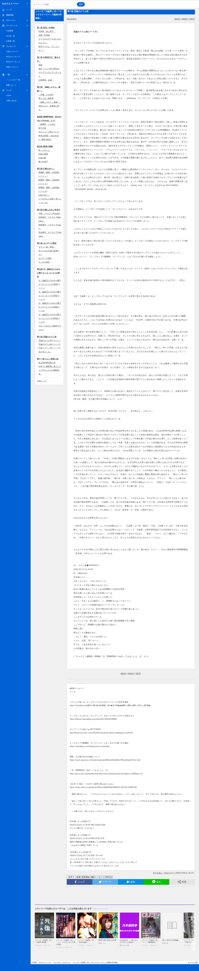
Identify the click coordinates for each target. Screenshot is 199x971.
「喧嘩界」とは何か (47, 124)
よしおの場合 (44, 262)
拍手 (71, 877)
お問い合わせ (11, 101)
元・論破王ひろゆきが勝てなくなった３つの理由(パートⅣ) (49, 318)
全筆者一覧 (10, 41)
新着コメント (11, 85)
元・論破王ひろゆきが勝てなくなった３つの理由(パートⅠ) (49, 284)
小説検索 (9, 31)
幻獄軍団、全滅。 (46, 80)
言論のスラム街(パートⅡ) (49, 344)
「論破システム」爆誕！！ (49, 102)
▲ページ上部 (193, 962)
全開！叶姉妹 (44, 35)
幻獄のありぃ (44, 195)
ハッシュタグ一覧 (13, 80)
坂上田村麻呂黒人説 (47, 363)
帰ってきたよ (44, 150)
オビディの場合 (45, 258)
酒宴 (40, 65)
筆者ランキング (12, 67)
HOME (34, 962)
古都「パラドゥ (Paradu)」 (49, 213)
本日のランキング (13, 57)
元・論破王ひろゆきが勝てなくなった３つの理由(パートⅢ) (49, 307)
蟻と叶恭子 (43, 162)
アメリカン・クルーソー (62, 962)
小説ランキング (12, 52)
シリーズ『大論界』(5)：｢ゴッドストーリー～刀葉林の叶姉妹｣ (95, 962)
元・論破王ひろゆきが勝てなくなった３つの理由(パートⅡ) (49, 296)
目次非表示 (71, 19)
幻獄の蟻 (42, 158)
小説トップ (41, 381)
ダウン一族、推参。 (47, 247)
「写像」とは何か (46, 95)
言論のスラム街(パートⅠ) (49, 340)
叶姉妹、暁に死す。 (47, 31)
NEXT (192, 19)
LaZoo (8, 95)
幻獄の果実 (43, 154)
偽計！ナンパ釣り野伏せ (48, 69)
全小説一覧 (10, 36)
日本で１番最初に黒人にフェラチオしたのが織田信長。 (49, 370)
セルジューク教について (48, 132)
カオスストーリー (10, 3)
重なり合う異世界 (46, 98)
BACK (177, 19)
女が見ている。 (45, 352)
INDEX (185, 19)
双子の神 (42, 128)
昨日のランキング (13, 62)
